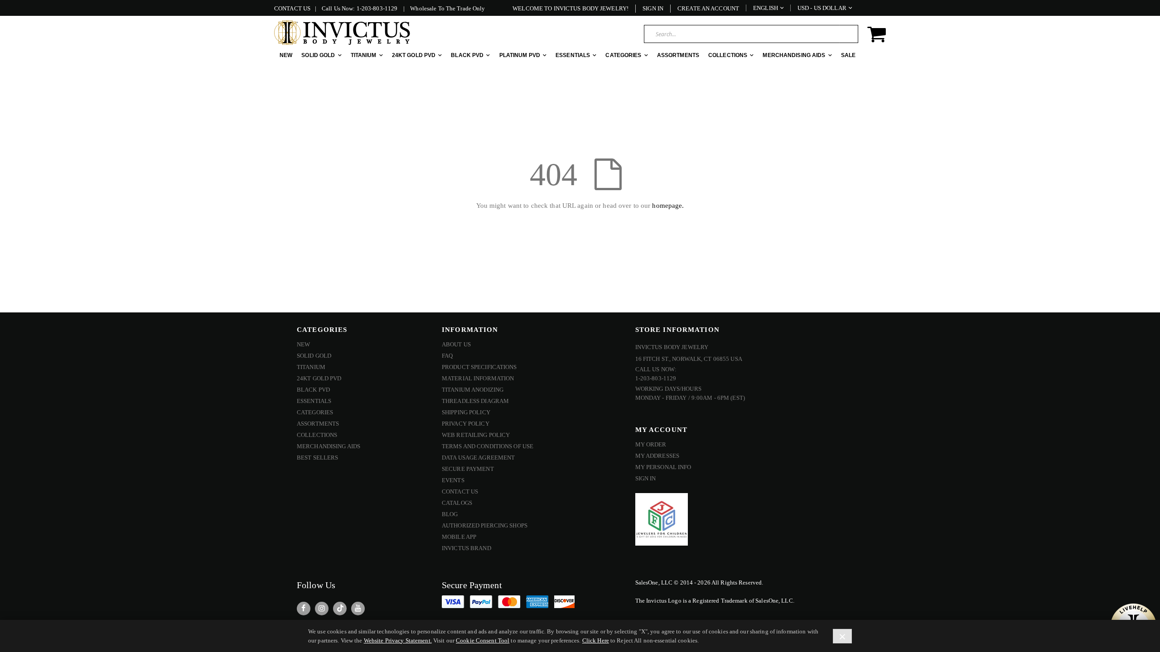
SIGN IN (645, 478)
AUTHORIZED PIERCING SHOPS (484, 525)
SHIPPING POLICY (466, 412)
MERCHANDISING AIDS (328, 446)
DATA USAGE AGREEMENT (478, 457)
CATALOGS (457, 502)
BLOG (450, 514)
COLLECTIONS (317, 434)
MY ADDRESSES (657, 455)
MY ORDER (651, 444)
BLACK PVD (313, 389)
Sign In (653, 8)
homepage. (668, 205)
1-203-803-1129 (377, 8)
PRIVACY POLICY (465, 423)
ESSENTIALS (314, 401)
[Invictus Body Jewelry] (342, 32)
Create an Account (708, 8)
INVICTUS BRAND (466, 548)
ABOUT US (456, 344)
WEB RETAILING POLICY (476, 434)
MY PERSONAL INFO (663, 467)
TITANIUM (311, 367)
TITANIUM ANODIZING (472, 389)
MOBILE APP (459, 536)
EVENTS (453, 480)
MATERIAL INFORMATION (478, 378)
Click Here (595, 640)
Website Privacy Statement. (398, 640)
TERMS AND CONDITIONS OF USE (487, 446)
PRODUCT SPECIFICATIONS (479, 367)
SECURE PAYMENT (468, 468)
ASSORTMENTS (318, 423)
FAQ (447, 355)
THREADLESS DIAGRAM (475, 401)
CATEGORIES (315, 412)
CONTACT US (292, 8)
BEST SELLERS (317, 457)
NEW (303, 344)
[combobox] (751, 34)
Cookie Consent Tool (482, 640)
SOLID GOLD (314, 355)
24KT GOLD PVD (319, 378)
